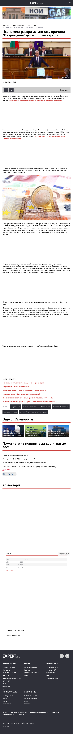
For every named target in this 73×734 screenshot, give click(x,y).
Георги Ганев (15, 407)
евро (15, 412)
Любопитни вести (30, 696)
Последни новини (8, 667)
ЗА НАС (4, 713)
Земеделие (6, 686)
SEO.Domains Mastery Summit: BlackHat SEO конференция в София (12, 433)
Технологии (52, 663)
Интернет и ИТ (51, 670)
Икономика (6, 670)
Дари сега (6, 470)
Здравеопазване (8, 689)
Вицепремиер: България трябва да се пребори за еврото (23, 383)
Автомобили (50, 673)
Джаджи (48, 675)
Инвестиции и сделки (31, 673)
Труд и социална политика (11, 678)
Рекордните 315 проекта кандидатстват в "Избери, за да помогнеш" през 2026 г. (35, 434)
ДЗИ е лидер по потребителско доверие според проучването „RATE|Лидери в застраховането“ (57, 435)
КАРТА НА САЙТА (8, 714)
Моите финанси (10, 692)
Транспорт (6, 681)
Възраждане (45, 407)
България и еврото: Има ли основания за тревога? (21, 394)
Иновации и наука (52, 678)
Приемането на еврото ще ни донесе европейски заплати (24, 390)
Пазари (26, 675)
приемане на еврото (39, 412)
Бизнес (27, 663)
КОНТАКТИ (20, 714)
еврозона (7, 412)
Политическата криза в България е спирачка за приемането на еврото (35, 100)
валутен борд (24, 412)
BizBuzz (26, 701)
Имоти (4, 701)
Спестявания (6, 704)
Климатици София (13, 635)
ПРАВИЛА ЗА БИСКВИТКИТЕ (39, 713)
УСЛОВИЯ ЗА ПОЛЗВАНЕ (18, 713)
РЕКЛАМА (55, 713)
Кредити (5, 698)
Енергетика (6, 675)
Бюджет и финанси (9, 673)
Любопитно (30, 692)
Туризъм (5, 683)
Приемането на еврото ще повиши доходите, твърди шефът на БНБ (27, 398)
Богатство (27, 704)
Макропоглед (9, 663)
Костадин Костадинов (60, 407)
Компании (27, 670)
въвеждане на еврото (30, 407)
